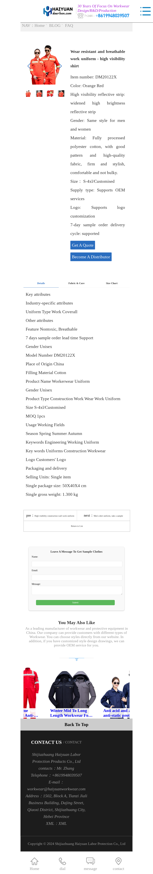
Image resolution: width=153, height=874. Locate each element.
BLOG (55, 25)
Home (40, 25)
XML (62, 823)
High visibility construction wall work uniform (54, 516)
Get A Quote (83, 245)
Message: (36, 584)
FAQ (69, 25)
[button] (60, 66)
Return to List (77, 526)
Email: (35, 570)
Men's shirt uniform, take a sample (108, 516)
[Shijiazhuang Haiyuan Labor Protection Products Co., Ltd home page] (59, 11)
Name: (35, 557)
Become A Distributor (91, 256)
